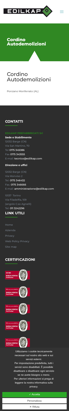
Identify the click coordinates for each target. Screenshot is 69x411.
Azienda (10, 230)
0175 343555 (17, 154)
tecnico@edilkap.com (28, 158)
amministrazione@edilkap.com (34, 188)
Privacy (9, 235)
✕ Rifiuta (34, 406)
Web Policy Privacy (17, 241)
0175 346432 (17, 180)
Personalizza (34, 400)
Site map (11, 246)
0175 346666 (18, 184)
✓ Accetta (34, 394)
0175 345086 (17, 150)
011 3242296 (17, 208)
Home (9, 224)
